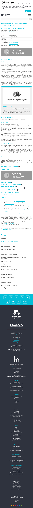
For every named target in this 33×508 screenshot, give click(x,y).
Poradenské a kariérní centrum (9, 254)
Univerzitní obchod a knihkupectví (16, 383)
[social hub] (25, 301)
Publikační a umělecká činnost (16, 468)
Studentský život (16, 420)
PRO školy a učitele (16, 483)
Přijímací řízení (5, 244)
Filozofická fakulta (16, 372)
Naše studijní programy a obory (9, 241)
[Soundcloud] (13, 301)
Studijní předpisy (16, 438)
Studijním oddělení (9, 204)
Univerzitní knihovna (16, 382)
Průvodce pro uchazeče (7, 261)
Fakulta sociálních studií (16, 368)
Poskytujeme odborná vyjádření (16, 497)
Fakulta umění (16, 371)
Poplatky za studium (6, 274)
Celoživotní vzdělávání (7, 280)
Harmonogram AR (16, 431)
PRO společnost (16, 485)
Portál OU (16, 427)
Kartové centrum (16, 389)
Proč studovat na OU (16, 417)
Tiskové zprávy (16, 496)
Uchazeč (4, 235)
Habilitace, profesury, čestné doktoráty (16, 460)
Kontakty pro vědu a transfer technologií (16, 474)
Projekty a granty (16, 471)
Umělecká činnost (16, 470)
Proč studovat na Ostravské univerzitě (11, 249)
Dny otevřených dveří (6, 252)
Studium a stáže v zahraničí (16, 432)
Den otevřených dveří (16, 419)
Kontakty (16, 404)
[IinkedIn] (28, 297)
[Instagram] (11, 297)
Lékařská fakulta (16, 374)
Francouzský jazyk (12, 32)
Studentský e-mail (16, 428)
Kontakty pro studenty (16, 440)
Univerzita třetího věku (7, 282)
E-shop (16, 482)
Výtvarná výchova (12, 31)
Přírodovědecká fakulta (16, 375)
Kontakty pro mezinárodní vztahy (16, 461)
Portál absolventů (16, 446)
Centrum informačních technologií (16, 387)
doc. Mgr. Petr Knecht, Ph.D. (14, 42)
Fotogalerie (16, 398)
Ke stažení (16, 500)
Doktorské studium (6, 266)
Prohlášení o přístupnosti (16, 481)
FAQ (16, 449)
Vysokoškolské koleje (16, 386)
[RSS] (19, 301)
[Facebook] (5, 297)
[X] (22, 297)
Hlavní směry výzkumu (16, 467)
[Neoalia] (16, 325)
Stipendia (3, 272)
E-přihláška (4, 238)
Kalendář (16, 400)
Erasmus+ (16, 457)
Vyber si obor (16, 411)
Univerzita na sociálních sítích (9, 285)
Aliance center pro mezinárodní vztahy (16, 459)
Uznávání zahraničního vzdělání (9, 269)
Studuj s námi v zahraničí (7, 264)
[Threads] (8, 301)
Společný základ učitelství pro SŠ (15, 33)
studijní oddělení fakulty (6, 229)
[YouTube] (16, 297)
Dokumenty (16, 397)
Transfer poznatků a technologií (16, 472)
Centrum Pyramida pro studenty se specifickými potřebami (13, 258)
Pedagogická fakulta (16, 370)
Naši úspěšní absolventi (7, 277)
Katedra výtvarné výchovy (10, 194)
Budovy (16, 402)
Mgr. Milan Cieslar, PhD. (13, 44)
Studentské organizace (16, 439)
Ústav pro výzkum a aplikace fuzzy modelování (16, 376)
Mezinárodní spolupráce (16, 456)
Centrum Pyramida (25, 207)
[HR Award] (16, 360)
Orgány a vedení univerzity (16, 396)
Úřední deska (16, 401)
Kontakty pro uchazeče (7, 288)
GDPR (16, 479)
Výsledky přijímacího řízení (8, 246)
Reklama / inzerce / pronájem (16, 489)
